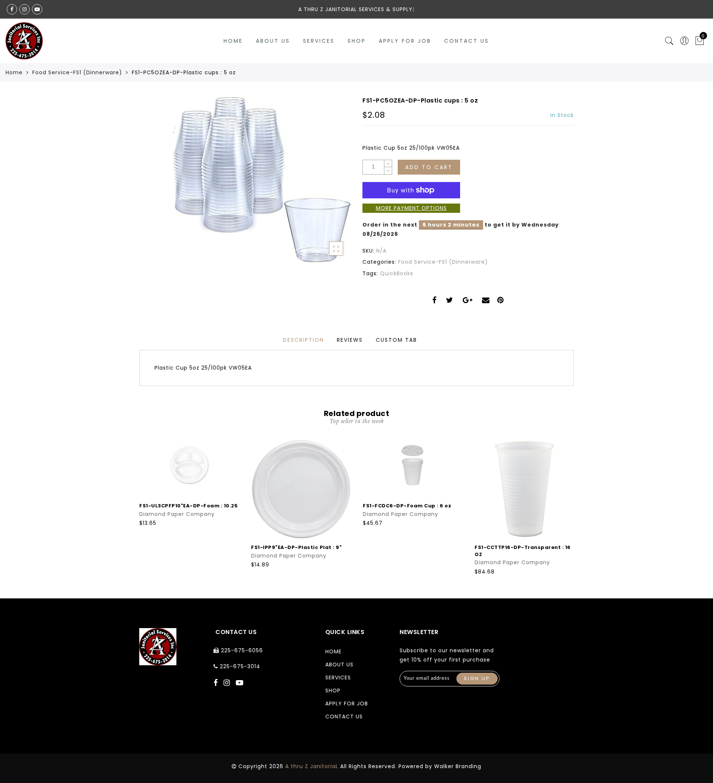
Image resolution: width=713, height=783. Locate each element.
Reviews (350, 340)
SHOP (357, 41)
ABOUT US (273, 41)
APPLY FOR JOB (405, 41)
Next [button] (569, 506)
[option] (189, 483)
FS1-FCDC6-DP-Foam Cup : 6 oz (407, 505)
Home (233, 41)
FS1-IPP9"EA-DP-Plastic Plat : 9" (296, 547)
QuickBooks (396, 273)
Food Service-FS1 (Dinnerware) (77, 72)
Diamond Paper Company (177, 514)
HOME (333, 651)
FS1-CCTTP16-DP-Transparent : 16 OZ (523, 551)
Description (303, 340)
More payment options (411, 208)
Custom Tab (396, 340)
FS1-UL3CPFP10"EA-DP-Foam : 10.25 (188, 505)
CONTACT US (466, 41)
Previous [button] (134, 506)
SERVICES (319, 41)
